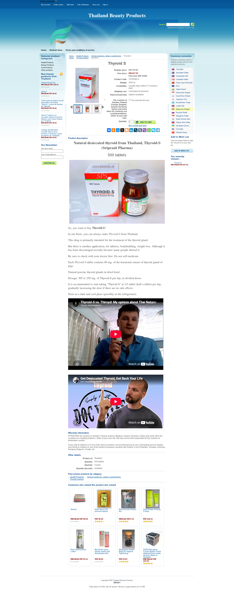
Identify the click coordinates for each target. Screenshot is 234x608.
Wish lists (70, 5)
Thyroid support (82, 58)
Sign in (105, 5)
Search (162, 24)
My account (45, 5)
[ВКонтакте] (109, 130)
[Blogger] (127, 130)
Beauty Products (47, 65)
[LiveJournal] (136, 130)
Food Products (47, 67)
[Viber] (144, 130)
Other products (47, 70)
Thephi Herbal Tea (48, 83)
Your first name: (47, 148)
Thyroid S (177, 163)
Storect (44, 92)
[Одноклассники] (113, 130)
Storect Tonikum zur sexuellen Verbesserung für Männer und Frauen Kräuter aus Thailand (52, 118)
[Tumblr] (140, 130)
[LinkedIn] (131, 130)
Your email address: (48, 154)
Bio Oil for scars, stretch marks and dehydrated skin (102, 551)
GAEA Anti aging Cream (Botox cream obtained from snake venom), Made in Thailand (152, 553)
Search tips (190, 28)
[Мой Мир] (118, 130)
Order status (58, 5)
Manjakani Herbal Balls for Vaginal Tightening (126, 551)
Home (71, 56)
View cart (95, 5)
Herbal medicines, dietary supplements (106, 56)
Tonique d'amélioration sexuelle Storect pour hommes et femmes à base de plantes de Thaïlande (51, 133)
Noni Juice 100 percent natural (101, 510)
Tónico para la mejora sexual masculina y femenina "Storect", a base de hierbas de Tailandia (52, 103)
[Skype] (153, 130)
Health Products (47, 62)
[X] (122, 130)
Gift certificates (83, 5)
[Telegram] (158, 130)
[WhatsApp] (149, 130)
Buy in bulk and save (138, 125)
